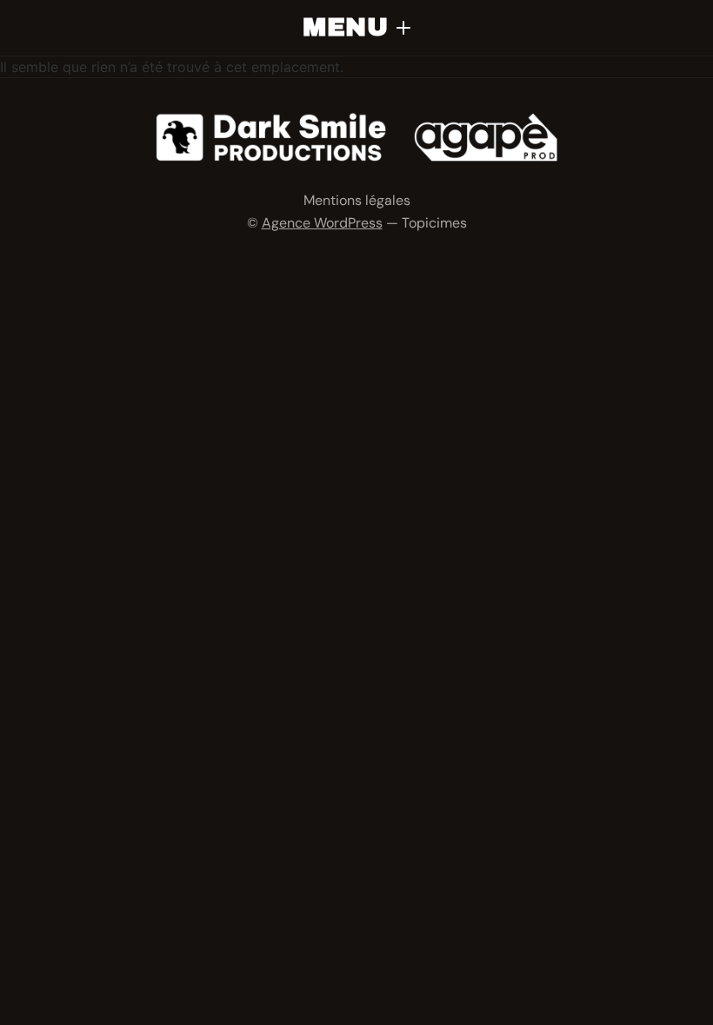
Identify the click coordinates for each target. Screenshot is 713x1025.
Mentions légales (356, 200)
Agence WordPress (322, 223)
